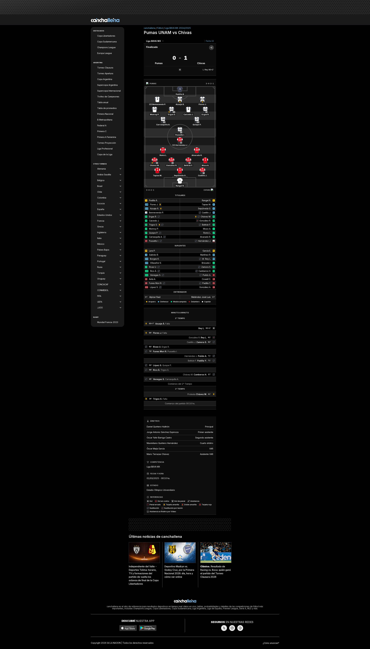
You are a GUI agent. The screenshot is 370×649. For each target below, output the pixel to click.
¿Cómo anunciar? (271, 643)
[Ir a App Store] (128, 628)
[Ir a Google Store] (148, 628)
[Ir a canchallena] (105, 20)
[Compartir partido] (211, 47)
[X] (224, 628)
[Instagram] (232, 628)
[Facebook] (240, 628)
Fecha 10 (210, 41)
